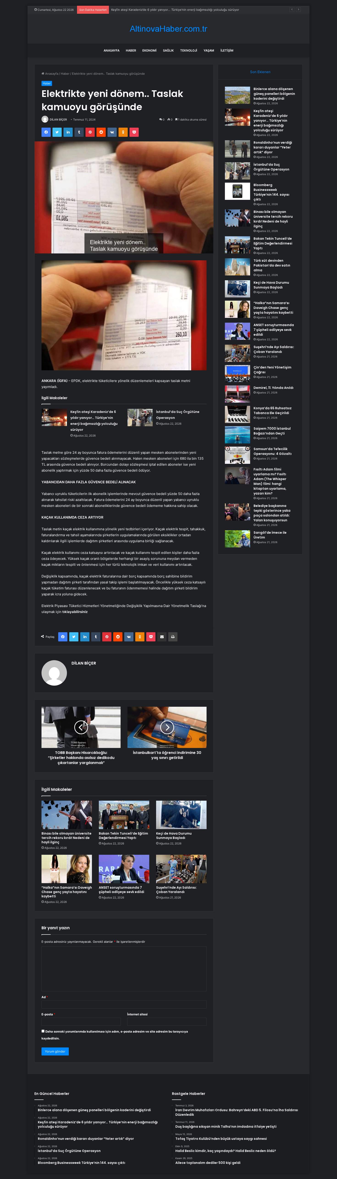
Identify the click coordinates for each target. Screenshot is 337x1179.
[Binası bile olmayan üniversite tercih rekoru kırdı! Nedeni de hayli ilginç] (66, 815)
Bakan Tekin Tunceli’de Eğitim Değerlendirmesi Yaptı (123, 835)
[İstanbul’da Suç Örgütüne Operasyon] (140, 417)
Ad (44, 997)
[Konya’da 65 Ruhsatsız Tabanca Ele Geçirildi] (237, 414)
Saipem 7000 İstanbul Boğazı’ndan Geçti (272, 431)
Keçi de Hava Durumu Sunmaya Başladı (174, 835)
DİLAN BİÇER (58, 119)
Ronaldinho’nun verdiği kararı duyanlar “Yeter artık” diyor (151, 9)
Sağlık (168, 50)
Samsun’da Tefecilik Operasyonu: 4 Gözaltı (273, 451)
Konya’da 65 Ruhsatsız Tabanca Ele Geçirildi (273, 410)
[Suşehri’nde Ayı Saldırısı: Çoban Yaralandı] (181, 869)
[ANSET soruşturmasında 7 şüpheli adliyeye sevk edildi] (124, 869)
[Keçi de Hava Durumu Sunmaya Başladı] (181, 815)
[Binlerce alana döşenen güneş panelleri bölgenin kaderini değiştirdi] (237, 95)
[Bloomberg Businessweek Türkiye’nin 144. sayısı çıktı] (237, 191)
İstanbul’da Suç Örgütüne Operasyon (271, 167)
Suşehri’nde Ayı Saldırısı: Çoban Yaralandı (176, 889)
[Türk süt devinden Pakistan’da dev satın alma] (237, 266)
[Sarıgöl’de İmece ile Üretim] (237, 538)
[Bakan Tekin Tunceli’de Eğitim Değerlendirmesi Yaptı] (124, 815)
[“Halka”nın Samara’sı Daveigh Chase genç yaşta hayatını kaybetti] (66, 869)
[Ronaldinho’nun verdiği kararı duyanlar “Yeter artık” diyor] (237, 148)
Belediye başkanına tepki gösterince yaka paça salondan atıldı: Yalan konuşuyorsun (272, 512)
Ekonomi (149, 50)
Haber (131, 50)
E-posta (48, 1014)
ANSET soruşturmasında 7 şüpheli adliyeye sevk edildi (121, 889)
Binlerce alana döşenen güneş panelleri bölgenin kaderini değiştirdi (274, 94)
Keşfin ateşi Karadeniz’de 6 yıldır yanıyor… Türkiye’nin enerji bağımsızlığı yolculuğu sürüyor (271, 120)
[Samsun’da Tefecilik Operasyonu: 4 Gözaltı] (237, 455)
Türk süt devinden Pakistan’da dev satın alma (272, 265)
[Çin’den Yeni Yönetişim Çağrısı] (237, 373)
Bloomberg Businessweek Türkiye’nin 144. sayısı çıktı (271, 192)
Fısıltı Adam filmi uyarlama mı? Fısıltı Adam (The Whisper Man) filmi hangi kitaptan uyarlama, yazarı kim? (270, 481)
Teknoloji (188, 50)
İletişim (227, 50)
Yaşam (209, 50)
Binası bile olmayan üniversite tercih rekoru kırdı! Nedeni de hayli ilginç (66, 837)
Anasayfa (111, 50)
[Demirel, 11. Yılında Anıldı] (237, 394)
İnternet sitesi (137, 1014)
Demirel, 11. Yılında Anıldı (273, 387)
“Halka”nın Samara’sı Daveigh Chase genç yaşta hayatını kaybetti (66, 892)
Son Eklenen (260, 72)
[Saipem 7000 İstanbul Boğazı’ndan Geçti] (237, 434)
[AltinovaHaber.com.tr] (168, 28)
